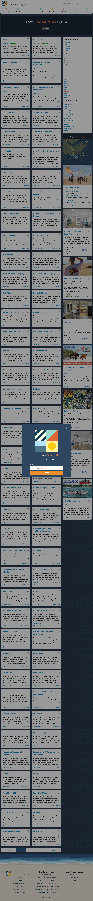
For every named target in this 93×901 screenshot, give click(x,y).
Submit (46, 473)
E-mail (32, 464)
